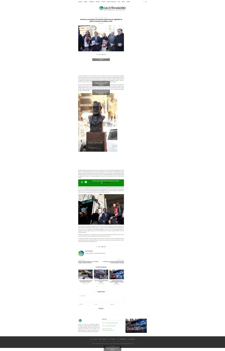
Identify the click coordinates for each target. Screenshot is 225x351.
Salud (119, 1)
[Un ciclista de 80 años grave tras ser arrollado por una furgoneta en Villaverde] (101, 274)
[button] (80, 278)
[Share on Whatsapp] (100, 54)
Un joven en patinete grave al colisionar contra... (85, 281)
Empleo (123, 1)
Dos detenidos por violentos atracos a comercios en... (134, 328)
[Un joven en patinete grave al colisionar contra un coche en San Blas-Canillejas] (85, 274)
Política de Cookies (129, 343)
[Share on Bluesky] (105, 54)
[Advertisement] (101, 161)
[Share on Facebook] (96, 54)
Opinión (128, 1)
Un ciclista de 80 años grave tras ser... (101, 281)
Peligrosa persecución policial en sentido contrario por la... (117, 282)
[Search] (144, 1)
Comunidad (91, 1)
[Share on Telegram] (102, 54)
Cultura (103, 1)
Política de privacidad (120, 343)
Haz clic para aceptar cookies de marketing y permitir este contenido (101, 58)
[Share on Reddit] (99, 54)
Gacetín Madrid (89, 251)
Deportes (98, 1)
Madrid (85, 1)
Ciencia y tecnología (111, 1)
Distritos (80, 1)
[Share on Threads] (103, 54)
